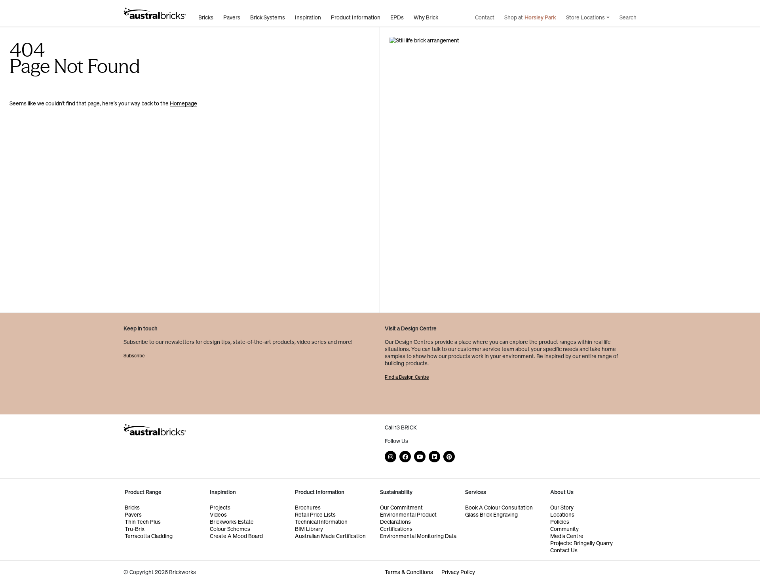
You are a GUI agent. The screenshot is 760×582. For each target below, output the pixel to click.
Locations (562, 514)
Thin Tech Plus (143, 521)
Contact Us (564, 550)
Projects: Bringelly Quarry (581, 543)
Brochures (308, 507)
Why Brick (426, 17)
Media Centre (566, 536)
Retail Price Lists (315, 514)
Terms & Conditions (409, 572)
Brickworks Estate (232, 521)
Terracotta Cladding (149, 536)
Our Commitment (401, 507)
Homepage (183, 103)
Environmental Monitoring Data (418, 536)
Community (564, 528)
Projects (220, 507)
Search (627, 17)
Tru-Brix (134, 528)
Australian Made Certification (330, 536)
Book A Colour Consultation (499, 507)
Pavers (231, 17)
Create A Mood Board (236, 536)
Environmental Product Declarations (408, 518)
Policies (559, 521)
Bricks (205, 17)
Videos (218, 514)
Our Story (562, 507)
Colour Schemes (230, 528)
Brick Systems (267, 17)
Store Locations (585, 17)
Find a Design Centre (407, 377)
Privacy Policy (458, 572)
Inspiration (308, 17)
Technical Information (321, 521)
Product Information (355, 17)
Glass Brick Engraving (491, 514)
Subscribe (134, 356)
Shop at (530, 17)
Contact (484, 17)
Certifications (396, 528)
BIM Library (309, 528)
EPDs (397, 17)
